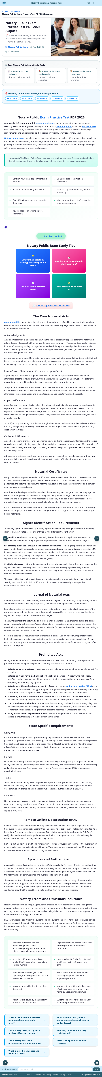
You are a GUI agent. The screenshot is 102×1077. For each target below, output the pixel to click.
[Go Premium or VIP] (89, 3)
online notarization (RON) (79, 686)
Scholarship (47, 1075)
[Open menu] (98, 3)
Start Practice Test (53, 236)
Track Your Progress (9, 1069)
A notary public (12, 322)
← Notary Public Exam (11, 11)
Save (96, 1069)
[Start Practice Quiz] (96, 538)
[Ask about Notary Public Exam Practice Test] (5, 1062)
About (29, 1075)
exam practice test (45, 123)
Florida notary (89, 126)
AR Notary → (42, 98)
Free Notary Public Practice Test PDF (51, 305)
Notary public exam (14, 138)
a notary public (64, 126)
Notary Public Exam (18, 47)
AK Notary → (12, 98)
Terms (69, 1075)
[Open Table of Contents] (5, 538)
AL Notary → (27, 98)
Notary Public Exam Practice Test (46, 3)
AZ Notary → (57, 98)
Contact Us (37, 1075)
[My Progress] (93, 3)
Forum (55, 1075)
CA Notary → (72, 98)
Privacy (62, 1075)
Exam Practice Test (54, 117)
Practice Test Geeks (9, 1075)
